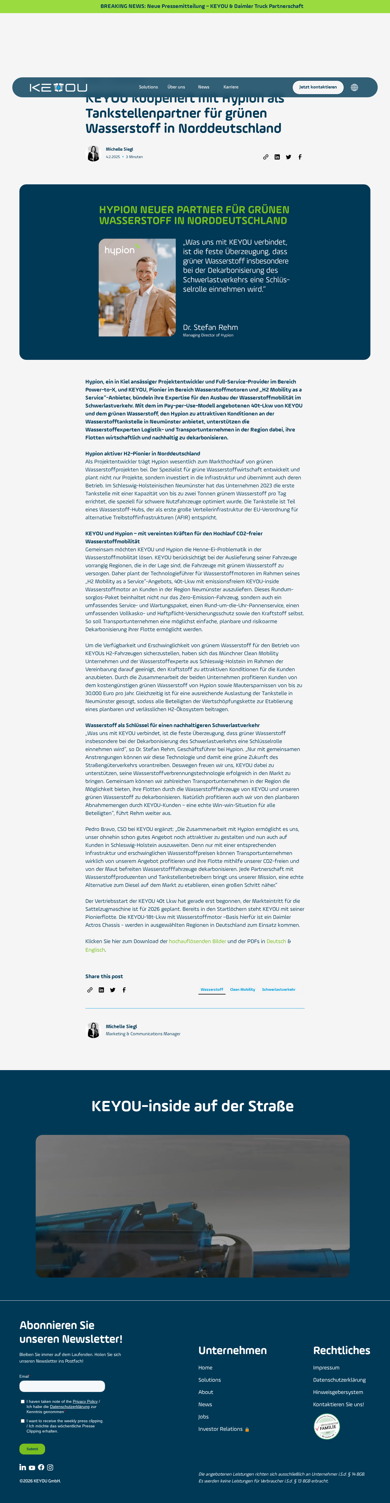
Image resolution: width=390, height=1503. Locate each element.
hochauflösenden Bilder (197, 942)
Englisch (95, 950)
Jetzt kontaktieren (318, 87)
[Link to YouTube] (32, 1467)
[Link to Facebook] (41, 1467)
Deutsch (276, 942)
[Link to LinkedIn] (22, 1467)
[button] (354, 87)
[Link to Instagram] (50, 1467)
